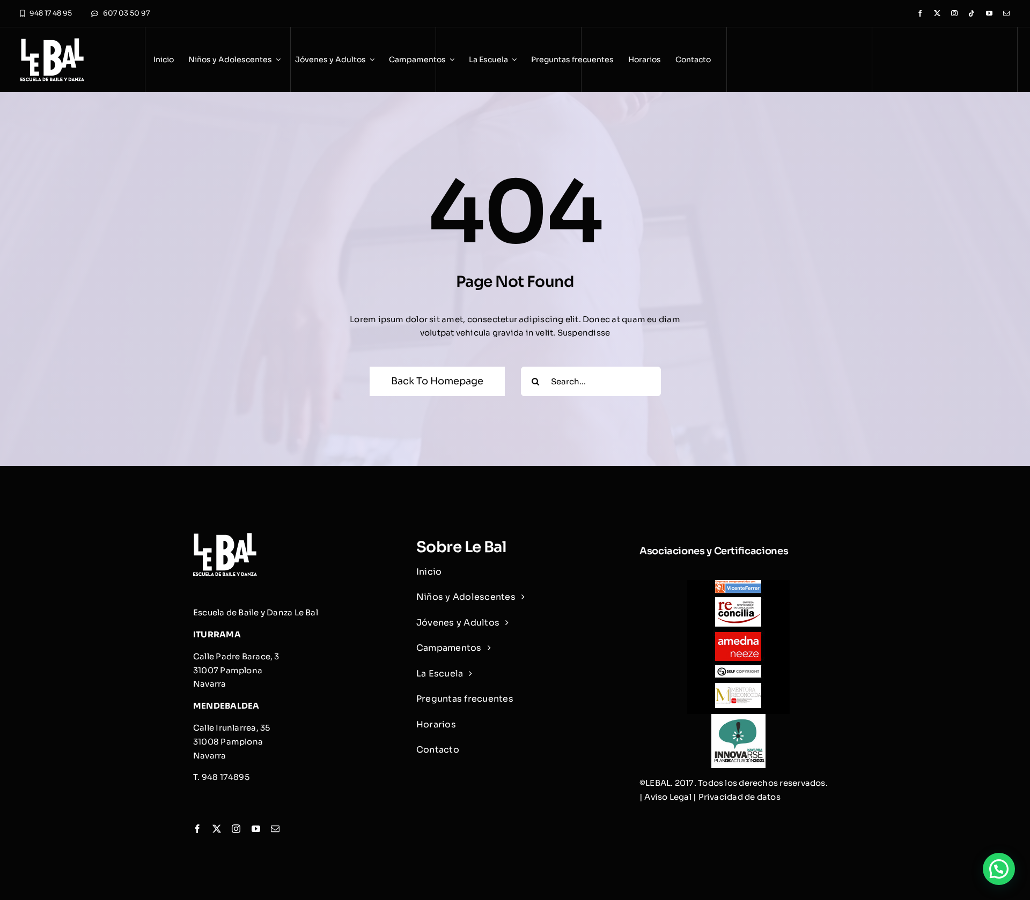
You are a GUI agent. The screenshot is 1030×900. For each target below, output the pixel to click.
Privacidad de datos (739, 797)
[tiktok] (971, 13)
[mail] (1006, 13)
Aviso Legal (667, 797)
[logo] (52, 42)
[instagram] (954, 13)
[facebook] (920, 13)
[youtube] (989, 13)
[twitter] (937, 13)
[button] (999, 869)
